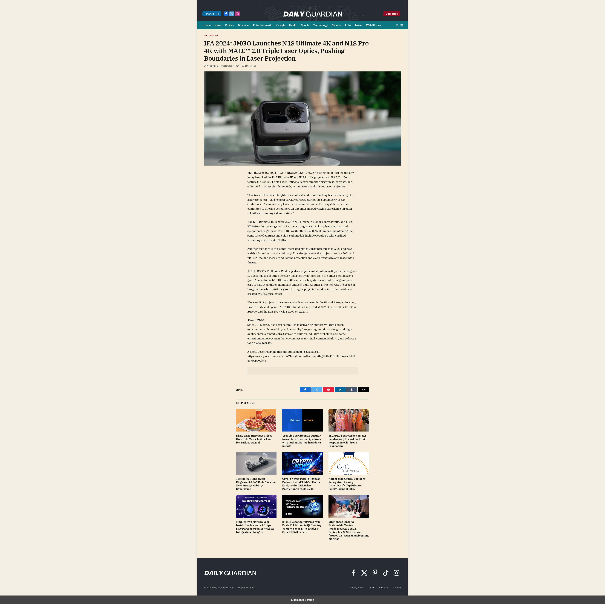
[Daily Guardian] (313, 13)
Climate (336, 25)
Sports (305, 25)
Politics (229, 25)
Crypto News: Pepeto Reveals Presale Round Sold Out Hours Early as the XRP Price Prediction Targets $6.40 (301, 484)
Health (293, 25)
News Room (212, 66)
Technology (320, 25)
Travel (358, 25)
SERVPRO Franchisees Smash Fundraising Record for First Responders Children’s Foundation (347, 440)
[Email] (211, 210)
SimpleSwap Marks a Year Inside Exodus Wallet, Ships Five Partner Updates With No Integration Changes (255, 527)
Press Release (211, 35)
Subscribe (392, 13)
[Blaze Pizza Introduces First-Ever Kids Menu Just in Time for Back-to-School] (256, 420)
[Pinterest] (211, 202)
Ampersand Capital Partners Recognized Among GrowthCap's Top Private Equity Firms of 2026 (346, 484)
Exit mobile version (302, 599)
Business (243, 25)
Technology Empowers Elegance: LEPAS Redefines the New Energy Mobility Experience (256, 484)
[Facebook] (211, 181)
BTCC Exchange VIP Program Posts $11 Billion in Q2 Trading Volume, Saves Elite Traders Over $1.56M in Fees (301, 527)
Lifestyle (280, 25)
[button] (397, 25)
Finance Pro (212, 13)
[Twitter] (211, 188)
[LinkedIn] (211, 195)
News (218, 25)
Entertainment (262, 25)
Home (207, 25)
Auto (348, 25)
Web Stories (373, 25)
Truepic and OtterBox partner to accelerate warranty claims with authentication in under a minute (301, 440)
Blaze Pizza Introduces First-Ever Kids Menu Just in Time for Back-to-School (254, 439)
